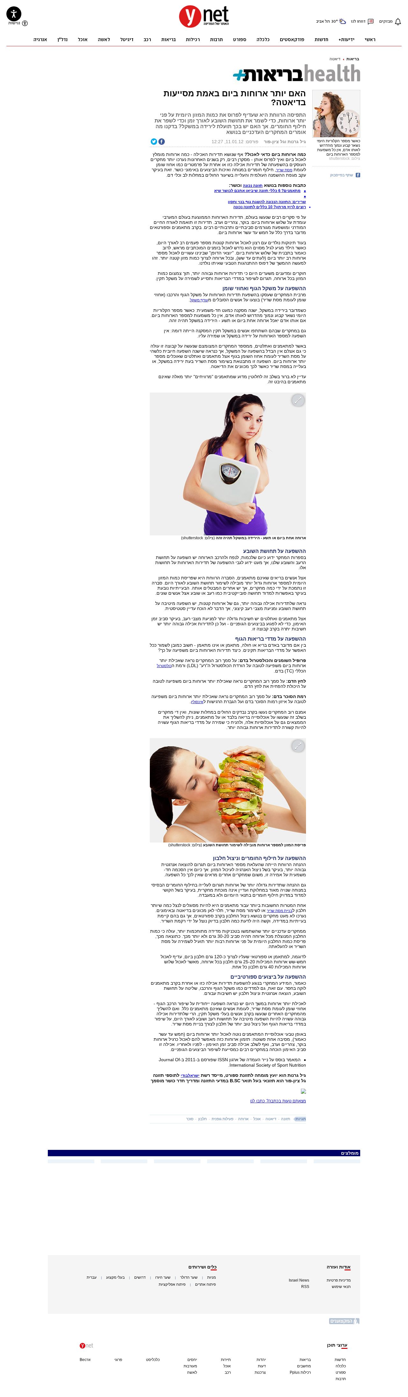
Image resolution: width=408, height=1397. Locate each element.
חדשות (340, 1359)
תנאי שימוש (341, 1286)
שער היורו (163, 1277)
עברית (92, 1277)
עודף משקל (199, 300)
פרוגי (118, 1359)
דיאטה (335, 59)
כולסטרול (164, 666)
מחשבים (304, 1366)
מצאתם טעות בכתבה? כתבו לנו (278, 1101)
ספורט (341, 1372)
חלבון (202, 1119)
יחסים (192, 1359)
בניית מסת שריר (279, 910)
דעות (262, 1366)
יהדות (261, 1359)
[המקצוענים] (344, 1323)
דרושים (140, 1277)
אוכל (257, 1119)
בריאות (352, 59)
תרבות (341, 1379)
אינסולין (197, 702)
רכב (228, 1372)
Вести (85, 1359)
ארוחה (243, 1119)
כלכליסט (153, 1359)
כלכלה (341, 1366)
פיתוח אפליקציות (172, 1284)
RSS (305, 1286)
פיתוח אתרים (205, 1284)
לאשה (192, 1372)
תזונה (285, 1119)
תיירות (226, 1359)
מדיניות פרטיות (339, 1280)
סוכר (189, 1119)
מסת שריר (284, 170)
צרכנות (260, 1372)
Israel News (299, 1280)
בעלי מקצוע (115, 1277)
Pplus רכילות (300, 1372)
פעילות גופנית (222, 1119)
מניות (211, 1277)
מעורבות (190, 1366)
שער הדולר (189, 1277)
